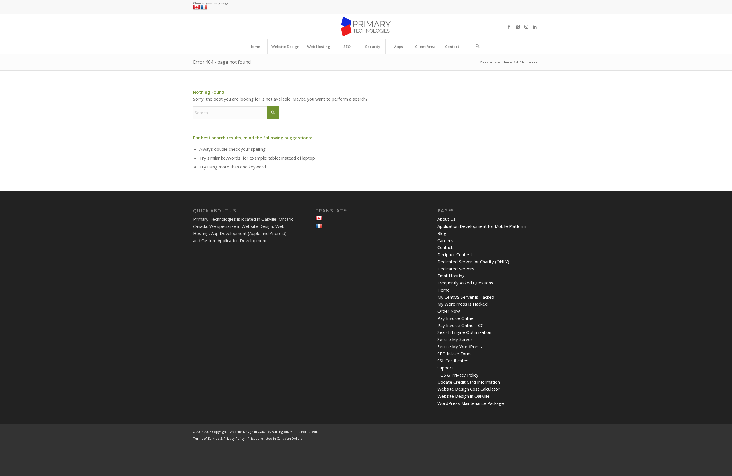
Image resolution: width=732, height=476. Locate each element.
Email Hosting (451, 275)
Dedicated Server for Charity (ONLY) (473, 261)
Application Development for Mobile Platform (481, 226)
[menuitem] (254, 46)
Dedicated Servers (455, 269)
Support (445, 368)
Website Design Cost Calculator (468, 389)
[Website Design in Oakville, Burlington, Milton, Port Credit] (366, 26)
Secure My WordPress (459, 346)
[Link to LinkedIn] (534, 26)
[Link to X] (517, 26)
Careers (445, 240)
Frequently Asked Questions (465, 283)
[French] (203, 7)
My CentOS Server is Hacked (465, 297)
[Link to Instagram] (526, 26)
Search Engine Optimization (464, 332)
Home (443, 290)
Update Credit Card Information (468, 382)
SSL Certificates (452, 360)
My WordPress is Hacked (462, 304)
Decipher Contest (454, 254)
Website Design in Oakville (463, 396)
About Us (446, 219)
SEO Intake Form (454, 353)
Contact (445, 247)
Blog (441, 233)
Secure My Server (454, 339)
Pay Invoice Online (455, 318)
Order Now (448, 311)
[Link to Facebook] (509, 26)
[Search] (477, 46)
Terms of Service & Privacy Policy (219, 438)
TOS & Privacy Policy (457, 375)
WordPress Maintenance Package (470, 403)
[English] (196, 7)
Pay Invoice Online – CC (460, 325)
